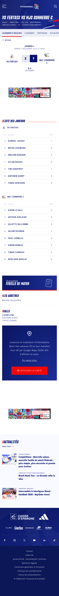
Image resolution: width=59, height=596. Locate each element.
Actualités (54, 33)
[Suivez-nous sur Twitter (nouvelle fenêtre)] (24, 540)
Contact (29, 551)
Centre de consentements (29, 575)
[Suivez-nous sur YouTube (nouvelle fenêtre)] (34, 540)
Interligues (30, 488)
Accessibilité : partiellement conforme (29, 559)
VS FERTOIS (12, 61)
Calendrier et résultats (12, 33)
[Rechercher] (55, 6)
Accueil (4, 22)
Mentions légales (29, 563)
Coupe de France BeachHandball (36, 473)
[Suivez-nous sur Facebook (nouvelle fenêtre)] (5, 540)
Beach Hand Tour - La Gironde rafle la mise (37, 477)
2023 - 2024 (24, 22)
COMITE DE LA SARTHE (8, 25)
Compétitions (14, 22)
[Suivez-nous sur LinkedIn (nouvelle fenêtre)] (44, 540)
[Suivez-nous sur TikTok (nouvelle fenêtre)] (54, 540)
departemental (35, 22)
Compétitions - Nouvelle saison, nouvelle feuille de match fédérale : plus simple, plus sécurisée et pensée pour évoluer (37, 462)
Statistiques (42, 33)
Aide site (30, 555)
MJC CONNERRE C (47, 61)
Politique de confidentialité (30, 571)
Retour (8, 40)
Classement (29, 33)
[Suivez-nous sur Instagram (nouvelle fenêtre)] (14, 540)
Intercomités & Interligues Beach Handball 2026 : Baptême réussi (34, 493)
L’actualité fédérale (24, 454)
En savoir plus (29, 360)
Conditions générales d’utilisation (30, 567)
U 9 (19, 25)
